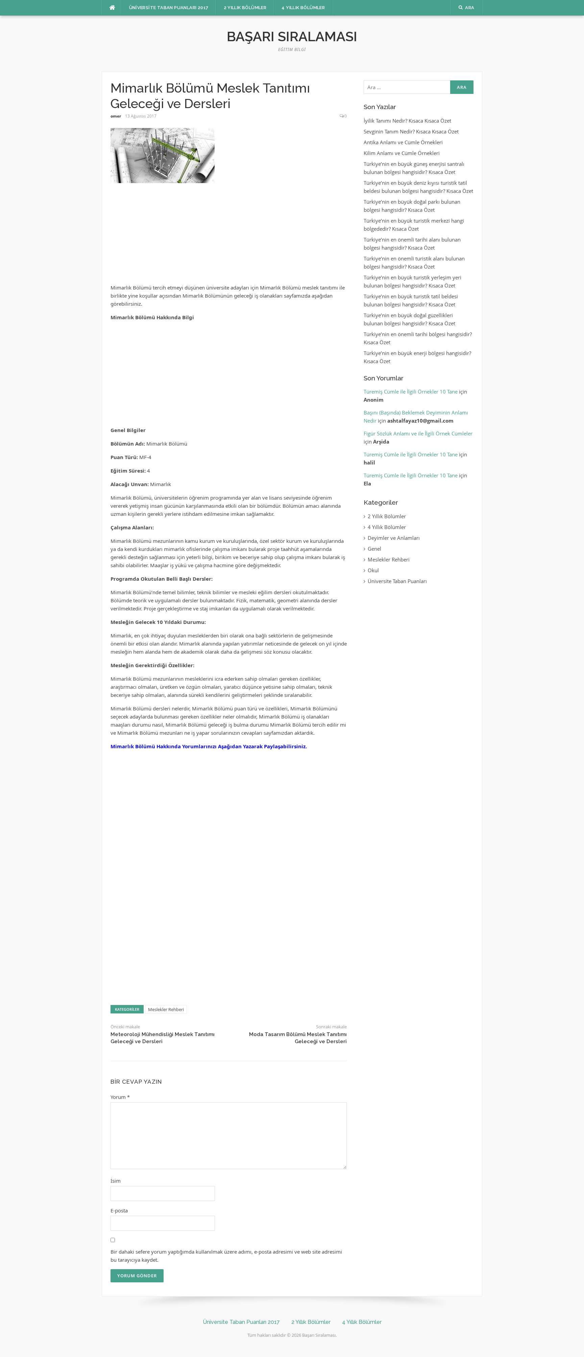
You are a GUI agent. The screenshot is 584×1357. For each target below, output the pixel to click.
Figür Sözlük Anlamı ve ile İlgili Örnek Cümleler (418, 433)
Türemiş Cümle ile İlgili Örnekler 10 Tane (411, 391)
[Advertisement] (228, 236)
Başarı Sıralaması (292, 36)
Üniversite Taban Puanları (397, 581)
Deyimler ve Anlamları (394, 537)
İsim (116, 1180)
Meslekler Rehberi (166, 1009)
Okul (373, 570)
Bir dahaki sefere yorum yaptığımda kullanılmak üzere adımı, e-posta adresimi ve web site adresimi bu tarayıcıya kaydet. (226, 1255)
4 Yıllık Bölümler (303, 7)
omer (116, 116)
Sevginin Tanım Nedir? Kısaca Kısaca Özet (411, 131)
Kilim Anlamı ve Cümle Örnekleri (402, 153)
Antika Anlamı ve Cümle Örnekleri (403, 142)
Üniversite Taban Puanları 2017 (169, 7)
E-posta (119, 1210)
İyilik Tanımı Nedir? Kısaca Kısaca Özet (407, 120)
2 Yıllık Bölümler (245, 7)
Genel (374, 548)
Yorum (120, 1097)
